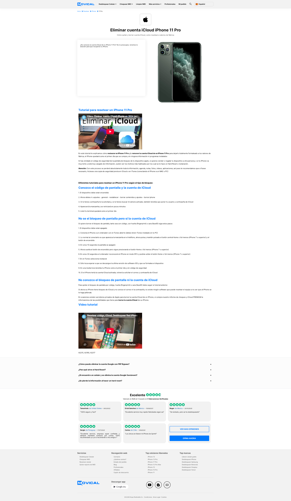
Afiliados (117, 470)
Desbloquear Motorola (190, 464)
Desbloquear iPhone (189, 459)
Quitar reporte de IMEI (87, 464)
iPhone (94, 11)
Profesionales (170, 4)
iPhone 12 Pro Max (154, 464)
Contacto (117, 457)
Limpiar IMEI (141, 4)
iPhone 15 (151, 467)
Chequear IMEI (125, 4)
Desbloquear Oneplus (189, 467)
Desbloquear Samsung (190, 462)
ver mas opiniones (189, 429)
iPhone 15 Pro (153, 470)
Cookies (164, 497)
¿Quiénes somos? (120, 459)
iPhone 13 (151, 457)
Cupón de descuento (121, 472)
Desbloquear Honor (189, 470)
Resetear (86, 11)
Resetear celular (85, 462)
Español (201, 4)
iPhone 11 (151, 472)
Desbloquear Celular (107, 4)
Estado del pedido (120, 462)
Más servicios (154, 4)
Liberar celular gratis (189, 457)
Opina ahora (189, 438)
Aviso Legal (156, 497)
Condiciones (148, 497)
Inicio (79, 11)
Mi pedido (182, 4)
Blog (115, 464)
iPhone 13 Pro (153, 459)
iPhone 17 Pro (152, 462)
